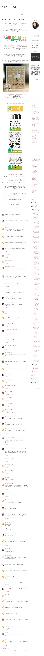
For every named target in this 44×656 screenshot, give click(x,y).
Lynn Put (33, 127)
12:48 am (7, 413)
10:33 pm (7, 394)
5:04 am (6, 578)
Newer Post (4, 650)
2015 (33, 205)
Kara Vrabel (34, 124)
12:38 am (7, 406)
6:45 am (6, 461)
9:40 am (6, 279)
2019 (33, 199)
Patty (8, 512)
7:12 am (6, 224)
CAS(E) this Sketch (36, 158)
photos (33, 185)
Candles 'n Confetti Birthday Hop (36, 324)
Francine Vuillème (35, 117)
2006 (33, 382)
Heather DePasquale (11, 568)
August (34, 214)
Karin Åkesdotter (10, 533)
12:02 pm (7, 591)
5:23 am (6, 433)
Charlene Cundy (35, 111)
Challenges (34, 148)
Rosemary (9, 373)
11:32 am (7, 307)
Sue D (8, 367)
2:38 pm (6, 545)
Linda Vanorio (9, 274)
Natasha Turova (35, 131)
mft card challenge (36, 183)
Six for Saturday (36, 335)
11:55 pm (6, 572)
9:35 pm (6, 388)
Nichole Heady (35, 133)
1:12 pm (6, 320)
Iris (7, 548)
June (34, 364)
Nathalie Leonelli (35, 132)
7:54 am (6, 645)
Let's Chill (21, 61)
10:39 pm (7, 400)
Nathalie (8, 555)
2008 (33, 379)
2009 (33, 378)
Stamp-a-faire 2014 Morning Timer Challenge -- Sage (36, 288)
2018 (33, 201)
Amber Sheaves (10, 599)
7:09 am (6, 474)
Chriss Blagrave (10, 345)
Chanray (8, 240)
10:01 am (7, 286)
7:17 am (6, 232)
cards (11, 207)
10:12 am (7, 519)
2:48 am (6, 419)
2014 (33, 206)
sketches (34, 192)
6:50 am (6, 467)
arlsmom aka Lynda (11, 562)
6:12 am (6, 636)
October (35, 210)
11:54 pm (6, 629)
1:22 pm (6, 326)
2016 (33, 203)
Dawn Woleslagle (35, 113)
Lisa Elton (9, 302)
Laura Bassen (34, 126)
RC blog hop (14, 207)
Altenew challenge (36, 155)
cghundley (9, 522)
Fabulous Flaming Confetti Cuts (14, 99)
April (34, 367)
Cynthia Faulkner (10, 385)
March (34, 368)
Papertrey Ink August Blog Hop (36, 228)
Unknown (8, 234)
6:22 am (6, 444)
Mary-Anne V (9, 499)
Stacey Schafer (10, 403)
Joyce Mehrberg (35, 123)
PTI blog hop (34, 166)
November (35, 209)
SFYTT (33, 173)
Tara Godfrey (9, 447)
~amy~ (8, 477)
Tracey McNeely (10, 416)
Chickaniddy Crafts (36, 159)
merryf (8, 316)
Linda (8, 539)
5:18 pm (6, 364)
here (13, 196)
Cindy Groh (9, 617)
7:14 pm (6, 560)
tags (33, 193)
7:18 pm (6, 566)
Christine (8, 352)
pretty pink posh (35, 189)
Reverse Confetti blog (20, 45)
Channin (33, 110)
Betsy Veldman (35, 108)
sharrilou (8, 464)
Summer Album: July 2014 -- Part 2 (36, 358)
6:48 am (6, 216)
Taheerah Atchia (35, 139)
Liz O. (8, 587)
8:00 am (7, 480)
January (35, 371)
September (35, 212)
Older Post (25, 650)
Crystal (8, 492)
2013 (33, 372)
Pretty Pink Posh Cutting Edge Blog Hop (36, 303)
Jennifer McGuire (35, 119)
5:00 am (6, 425)
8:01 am (6, 251)
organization (34, 184)
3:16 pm (6, 342)
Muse (33, 162)
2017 (33, 202)
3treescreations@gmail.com (12, 329)
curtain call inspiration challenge (34, 178)
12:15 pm (6, 313)
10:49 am (7, 299)
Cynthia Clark (9, 428)
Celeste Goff (9, 359)
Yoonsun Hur (34, 142)
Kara (7, 254)
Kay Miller (34, 125)
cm (7, 639)
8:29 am (6, 489)
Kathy (7, 227)
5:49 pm (6, 370)
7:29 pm (6, 622)
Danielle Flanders (35, 112)
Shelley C (9, 483)
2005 (33, 383)
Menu (22, 14)
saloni (8, 397)
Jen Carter (9, 506)
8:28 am (6, 257)
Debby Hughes (35, 114)
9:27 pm (6, 382)
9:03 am (6, 503)
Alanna (8, 391)
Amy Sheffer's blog (21, 176)
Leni (7, 632)
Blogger (37, 388)
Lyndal (8, 422)
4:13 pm (6, 552)
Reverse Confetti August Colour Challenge (35, 316)
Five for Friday (36, 221)
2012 (33, 374)
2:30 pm (6, 530)
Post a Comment (5, 648)
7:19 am (6, 238)
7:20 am (6, 244)
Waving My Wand (10, 296)
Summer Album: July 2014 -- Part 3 (36, 347)
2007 (33, 381)
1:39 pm (6, 335)
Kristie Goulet (9, 246)
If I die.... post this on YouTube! (36, 354)
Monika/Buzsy (9, 266)
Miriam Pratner (35, 130)
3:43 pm (6, 349)
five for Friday (35, 180)
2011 (33, 375)
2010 (33, 376)
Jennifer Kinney (35, 118)
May (34, 365)
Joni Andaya (9, 323)
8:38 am (6, 496)
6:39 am (6, 455)
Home (15, 650)
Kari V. (8, 625)
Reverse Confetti (21, 186)
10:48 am (7, 584)
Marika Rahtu (34, 129)
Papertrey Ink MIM (35, 170)
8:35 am (6, 263)
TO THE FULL (10, 7)
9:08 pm (6, 376)
